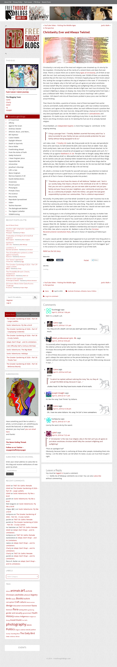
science (22, 630)
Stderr (11, 202)
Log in (9, 303)
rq (7, 107)
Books (19, 598)
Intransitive (13, 164)
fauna (34, 605)
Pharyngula (13, 188)
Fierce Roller (13, 146)
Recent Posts (46, 2)
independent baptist (65, 126)
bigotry (34, 594)
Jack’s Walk (105, 25)
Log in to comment (51, 296)
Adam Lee (25, 275)
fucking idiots (23, 610)
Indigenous (24, 616)
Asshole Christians (74, 291)
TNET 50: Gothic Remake (22, 486)
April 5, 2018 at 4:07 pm (62, 372)
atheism (27, 595)
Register (10, 300)
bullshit (27, 598)
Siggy (22, 261)
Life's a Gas (13, 170)
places (29, 625)
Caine (8, 100)
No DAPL (25, 620)
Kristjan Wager (24, 287)
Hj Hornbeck (29, 249)
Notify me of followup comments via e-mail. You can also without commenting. (73, 477)
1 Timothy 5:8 (61, 143)
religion (17, 630)
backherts (10, 243)
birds (8, 598)
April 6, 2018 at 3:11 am (61, 421)
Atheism (84, 291)
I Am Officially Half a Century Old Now (21, 346)
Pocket (86, 260)
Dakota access (30, 602)
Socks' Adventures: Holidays (17, 353)
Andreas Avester (15, 129)
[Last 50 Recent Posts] (12, 225)
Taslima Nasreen (15, 205)
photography (16, 624)
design (9, 605)
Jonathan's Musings (16, 167)
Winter (18, 636)
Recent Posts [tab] (10, 314)
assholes (19, 594)
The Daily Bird (27, 633)
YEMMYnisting (14, 214)
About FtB (7, 2)
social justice (31, 630)
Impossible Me (14, 161)
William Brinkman (32, 280)
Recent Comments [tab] (23, 314)
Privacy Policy (17, 2)
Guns (89, 291)
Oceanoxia (13, 182)
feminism (9, 610)
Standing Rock (15, 633)
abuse (8, 591)
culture (23, 602)
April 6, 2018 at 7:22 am (61, 435)
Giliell (8, 105)
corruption (10, 602)
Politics (10, 629)
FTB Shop (37, 2)
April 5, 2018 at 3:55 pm (61, 341)
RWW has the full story (51, 251)
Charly (8, 102)
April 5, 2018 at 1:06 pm (61, 312)
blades (13, 599)
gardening (31, 610)
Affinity (11, 123)
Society (8, 633)
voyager (9, 110)
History (10, 616)
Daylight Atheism (15, 140)
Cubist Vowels (14, 138)
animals (15, 590)
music (19, 619)
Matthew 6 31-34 (67, 153)
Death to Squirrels (16, 143)
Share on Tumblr (59, 260)
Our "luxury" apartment (14, 260)
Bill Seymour (13, 135)
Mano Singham (14, 173)
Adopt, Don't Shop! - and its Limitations (21, 342)
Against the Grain (15, 126)
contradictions (94, 113)
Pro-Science (13, 194)
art (23, 590)
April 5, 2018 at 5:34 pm (62, 409)
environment (26, 606)
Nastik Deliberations (16, 179)
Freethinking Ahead (16, 149)
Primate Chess (14, 191)
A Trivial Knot (14, 120)
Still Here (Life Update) (14, 279)
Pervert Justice (14, 185)
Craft (17, 602)
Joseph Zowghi (58, 393)
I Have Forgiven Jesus (17, 158)
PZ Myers (22, 232)
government (27, 613)
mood (12, 620)
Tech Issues (28, 2)
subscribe (97, 476)
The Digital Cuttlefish (17, 211)
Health (34, 613)
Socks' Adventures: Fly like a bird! (19, 325)
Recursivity (13, 197)
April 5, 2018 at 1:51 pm (62, 325)
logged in (59, 473)
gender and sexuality (14, 613)
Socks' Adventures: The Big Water (19, 350)
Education (17, 606)
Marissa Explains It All (17, 176)
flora (15, 609)
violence (12, 636)
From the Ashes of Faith (18, 152)
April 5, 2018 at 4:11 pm (61, 396)
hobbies (17, 616)
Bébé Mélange (23, 244)
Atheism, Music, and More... (19, 132)
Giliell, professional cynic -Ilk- (64, 338)
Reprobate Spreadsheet (18, 199)
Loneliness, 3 (11, 248)
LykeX (54, 432)
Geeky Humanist (15, 155)
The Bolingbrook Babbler (18, 208)
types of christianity (87, 73)
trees (7, 636)
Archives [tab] (34, 314)
